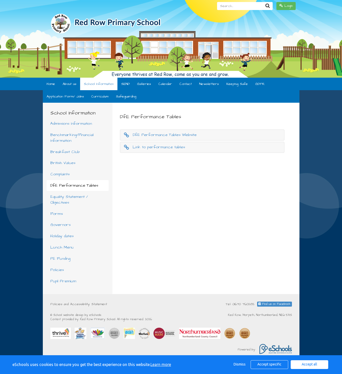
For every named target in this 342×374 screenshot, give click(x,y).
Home (51, 83)
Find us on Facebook (276, 304)
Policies (57, 270)
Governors (60, 224)
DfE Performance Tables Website (165, 135)
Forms (56, 213)
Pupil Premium (63, 281)
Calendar (165, 83)
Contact (186, 83)
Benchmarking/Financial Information (72, 137)
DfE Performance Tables (74, 185)
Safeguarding (126, 96)
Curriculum (99, 96)
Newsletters (209, 83)
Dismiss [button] (240, 364)
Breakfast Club (65, 152)
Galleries (144, 83)
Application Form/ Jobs (65, 96)
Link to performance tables (159, 147)
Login (288, 5)
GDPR (260, 83)
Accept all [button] (309, 364)
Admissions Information (71, 123)
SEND (125, 83)
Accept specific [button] (269, 364)
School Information (99, 83)
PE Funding (60, 258)
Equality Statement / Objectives (69, 199)
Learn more (160, 364)
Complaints (60, 174)
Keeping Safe (237, 83)
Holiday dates (62, 236)
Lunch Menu (62, 247)
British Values (62, 163)
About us (69, 83)
